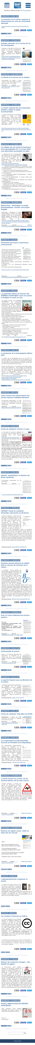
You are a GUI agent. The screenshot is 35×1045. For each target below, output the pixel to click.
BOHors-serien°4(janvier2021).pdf (21, 599)
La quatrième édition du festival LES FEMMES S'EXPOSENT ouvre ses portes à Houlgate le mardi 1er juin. (16, 295)
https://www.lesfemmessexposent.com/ (16, 337)
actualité (9, 33)
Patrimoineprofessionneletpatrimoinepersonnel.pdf (15, 277)
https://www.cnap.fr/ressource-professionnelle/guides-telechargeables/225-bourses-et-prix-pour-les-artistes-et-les (16, 129)
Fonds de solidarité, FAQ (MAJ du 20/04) (16, 714)
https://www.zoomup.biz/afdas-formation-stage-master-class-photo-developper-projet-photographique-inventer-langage (16, 222)
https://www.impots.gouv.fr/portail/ (10, 437)
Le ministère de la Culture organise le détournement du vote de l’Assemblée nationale (15, 21)
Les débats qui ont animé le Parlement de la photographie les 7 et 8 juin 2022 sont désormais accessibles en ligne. (16, 149)
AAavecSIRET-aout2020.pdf (19, 547)
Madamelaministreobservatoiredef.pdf (11, 407)
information (4, 33)
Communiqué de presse (10, 651)
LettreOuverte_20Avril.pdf (18, 762)
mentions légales (17, 1041)
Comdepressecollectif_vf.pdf (9, 663)
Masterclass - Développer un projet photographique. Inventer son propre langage (15, 207)
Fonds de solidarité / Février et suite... (16, 429)
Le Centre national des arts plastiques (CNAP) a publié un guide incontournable (16, 110)
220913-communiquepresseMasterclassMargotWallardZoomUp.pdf (17, 225)
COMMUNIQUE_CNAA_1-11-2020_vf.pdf (12, 635)
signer (6, 1019)
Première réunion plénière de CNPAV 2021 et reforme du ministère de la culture (15, 565)
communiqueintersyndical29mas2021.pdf (12, 494)
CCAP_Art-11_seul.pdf (18, 697)
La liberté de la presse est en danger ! (15, 77)
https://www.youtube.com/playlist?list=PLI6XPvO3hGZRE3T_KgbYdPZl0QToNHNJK (14, 164)
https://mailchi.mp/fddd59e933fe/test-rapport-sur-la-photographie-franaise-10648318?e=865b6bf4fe (11, 58)
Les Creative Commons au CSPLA (14, 916)
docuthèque (4, 869)
